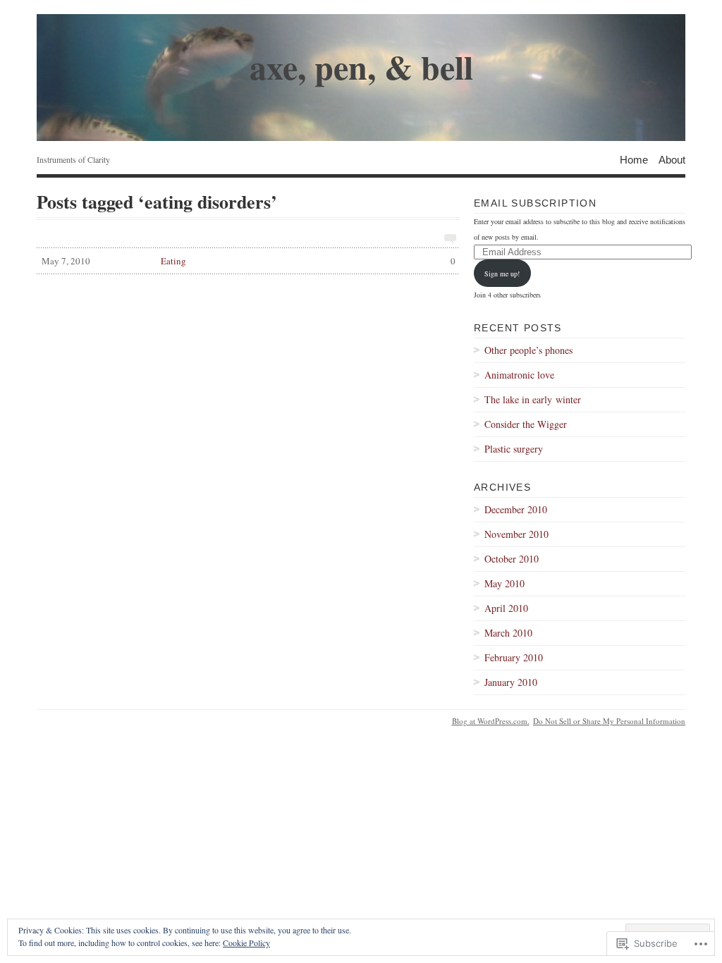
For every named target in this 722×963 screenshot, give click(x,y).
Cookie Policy (246, 942)
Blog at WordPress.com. (491, 721)
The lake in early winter (532, 399)
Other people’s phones (528, 350)
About (672, 159)
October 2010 (511, 558)
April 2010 (506, 608)
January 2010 (510, 682)
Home (634, 159)
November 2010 (516, 534)
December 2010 (515, 509)
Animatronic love (519, 374)
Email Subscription (535, 203)
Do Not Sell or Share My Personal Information (609, 721)
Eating (248, 260)
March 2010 (508, 632)
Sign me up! (502, 273)
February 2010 (513, 657)
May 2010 (504, 583)
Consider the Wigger (525, 424)
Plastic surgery (513, 448)
